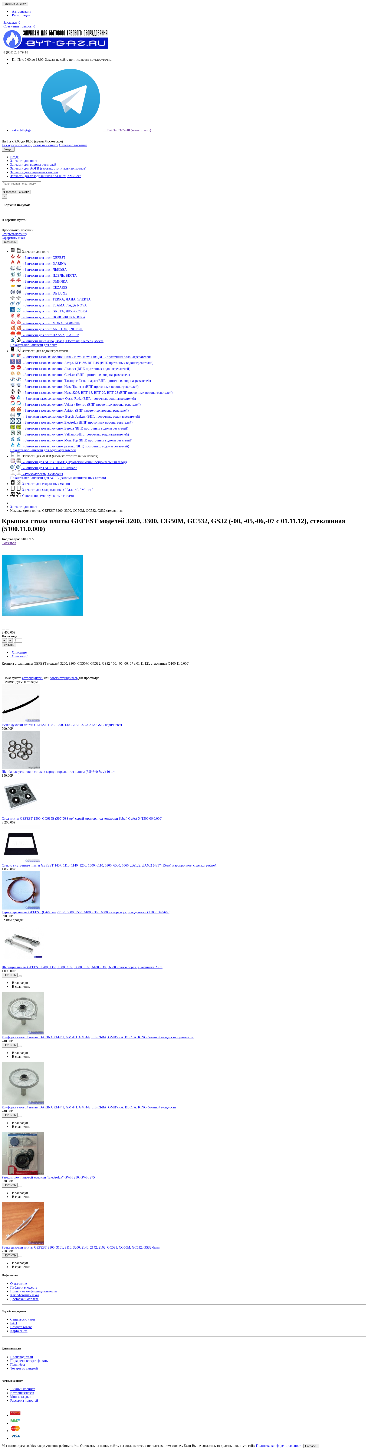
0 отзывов (9, 543)
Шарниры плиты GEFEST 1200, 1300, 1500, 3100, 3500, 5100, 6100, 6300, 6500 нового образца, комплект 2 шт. (82, 967)
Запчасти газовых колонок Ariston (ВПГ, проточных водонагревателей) (75, 410)
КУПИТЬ (8, 645)
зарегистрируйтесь (64, 678)
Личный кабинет (22, 1389)
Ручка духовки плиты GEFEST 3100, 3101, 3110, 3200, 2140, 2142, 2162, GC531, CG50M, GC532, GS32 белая (81, 1247)
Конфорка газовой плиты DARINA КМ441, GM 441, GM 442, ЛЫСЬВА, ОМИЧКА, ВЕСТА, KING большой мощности (89, 1107)
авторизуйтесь (32, 678)
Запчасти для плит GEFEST (43, 257)
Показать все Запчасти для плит (33, 345)
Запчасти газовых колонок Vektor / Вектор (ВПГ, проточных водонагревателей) (81, 404)
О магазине (18, 1283)
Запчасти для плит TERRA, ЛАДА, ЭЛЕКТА (56, 299)
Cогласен (311, 1446)
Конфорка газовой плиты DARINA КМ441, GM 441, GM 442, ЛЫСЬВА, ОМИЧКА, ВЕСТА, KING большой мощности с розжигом (98, 1037)
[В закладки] (3, 629)
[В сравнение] (7, 629)
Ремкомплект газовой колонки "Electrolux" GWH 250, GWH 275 (48, 1177)
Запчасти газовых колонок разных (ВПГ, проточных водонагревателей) (75, 446)
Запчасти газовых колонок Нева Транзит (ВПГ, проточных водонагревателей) (80, 386)
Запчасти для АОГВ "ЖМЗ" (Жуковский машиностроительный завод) (74, 462)
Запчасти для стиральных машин (34, 172)
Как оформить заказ (24, 1295)
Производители (21, 1357)
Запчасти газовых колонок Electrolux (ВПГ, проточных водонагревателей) (77, 422)
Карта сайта (18, 1331)
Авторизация (20, 11)
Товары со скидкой (24, 1368)
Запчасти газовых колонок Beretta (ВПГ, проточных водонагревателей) (75, 428)
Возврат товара (21, 1327)
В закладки (19, 982)
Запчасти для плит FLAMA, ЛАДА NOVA (54, 305)
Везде (14, 157)
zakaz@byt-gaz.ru (23, 130)
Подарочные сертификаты (29, 1360)
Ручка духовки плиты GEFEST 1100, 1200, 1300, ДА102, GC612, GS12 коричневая (62, 725)
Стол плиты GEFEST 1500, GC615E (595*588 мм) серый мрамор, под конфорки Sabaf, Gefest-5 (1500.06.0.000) (82, 818)
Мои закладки (20, 1396)
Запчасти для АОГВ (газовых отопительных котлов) (48, 168)
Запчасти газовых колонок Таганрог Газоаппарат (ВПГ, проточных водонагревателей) (86, 380)
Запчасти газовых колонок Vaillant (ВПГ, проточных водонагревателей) (75, 434)
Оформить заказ (13, 238)
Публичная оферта (23, 1287)
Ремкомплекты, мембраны (42, 474)
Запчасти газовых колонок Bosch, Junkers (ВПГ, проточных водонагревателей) (81, 416)
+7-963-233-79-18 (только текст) (127, 130)
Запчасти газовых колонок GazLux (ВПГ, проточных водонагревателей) (76, 375)
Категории (9, 242)
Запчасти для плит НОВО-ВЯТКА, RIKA (53, 317)
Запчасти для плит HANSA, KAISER (50, 335)
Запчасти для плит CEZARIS (44, 287)
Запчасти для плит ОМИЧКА (45, 281)
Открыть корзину (14, 234)
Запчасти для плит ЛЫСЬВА (44, 269)
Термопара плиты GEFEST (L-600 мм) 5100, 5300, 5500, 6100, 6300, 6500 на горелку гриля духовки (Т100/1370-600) (86, 912)
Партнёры (17, 1364)
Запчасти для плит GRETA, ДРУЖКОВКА (55, 311)
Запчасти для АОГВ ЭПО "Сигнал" (49, 468)
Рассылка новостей (24, 1400)
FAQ (13, 1323)
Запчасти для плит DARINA (44, 263)
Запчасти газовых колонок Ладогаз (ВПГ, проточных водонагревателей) (76, 369)
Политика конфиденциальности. (279, 1445)
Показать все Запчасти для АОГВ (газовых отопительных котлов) (58, 478)
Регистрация (20, 15)
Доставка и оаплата (24, 1299)
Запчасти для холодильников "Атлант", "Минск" (45, 176)
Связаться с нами (22, 1319)
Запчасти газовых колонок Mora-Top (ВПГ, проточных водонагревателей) (77, 440)
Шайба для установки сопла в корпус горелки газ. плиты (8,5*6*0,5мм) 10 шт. (58, 771)
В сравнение (20, 986)
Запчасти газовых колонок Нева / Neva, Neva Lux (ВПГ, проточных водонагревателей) (86, 357)
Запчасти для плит (23, 160)
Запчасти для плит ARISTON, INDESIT (52, 329)
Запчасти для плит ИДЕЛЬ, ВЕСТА (49, 275)
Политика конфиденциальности (33, 1291)
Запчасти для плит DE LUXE (45, 293)
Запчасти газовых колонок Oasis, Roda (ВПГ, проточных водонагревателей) (79, 398)
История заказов (22, 1393)
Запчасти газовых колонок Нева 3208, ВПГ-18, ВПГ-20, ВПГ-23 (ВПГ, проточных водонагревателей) (97, 392)
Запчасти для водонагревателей (33, 164)
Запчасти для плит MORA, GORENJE (51, 323)
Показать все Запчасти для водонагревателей (43, 450)
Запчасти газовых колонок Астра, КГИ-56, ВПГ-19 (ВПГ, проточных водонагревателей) (87, 363)
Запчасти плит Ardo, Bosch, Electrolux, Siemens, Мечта (63, 341)
